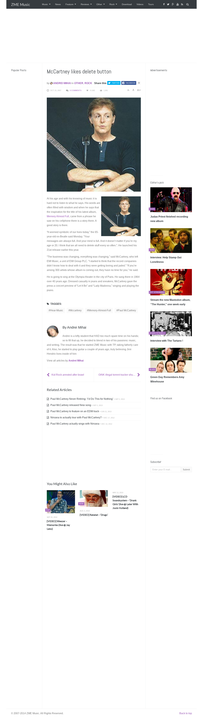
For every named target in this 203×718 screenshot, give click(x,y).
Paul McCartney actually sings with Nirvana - (81, 423)
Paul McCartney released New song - (76, 405)
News (58, 4)
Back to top (185, 713)
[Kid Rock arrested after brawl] (48, 374)
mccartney (76, 310)
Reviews (85, 4)
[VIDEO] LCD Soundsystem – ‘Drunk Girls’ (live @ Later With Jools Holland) (125, 502)
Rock (112, 4)
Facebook (130, 83)
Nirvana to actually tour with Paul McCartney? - (82, 417)
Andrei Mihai (62, 83)
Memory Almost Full (58, 216)
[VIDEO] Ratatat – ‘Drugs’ (94, 514)
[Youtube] (178, 4)
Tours (151, 4)
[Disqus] (94, 580)
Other (99, 4)
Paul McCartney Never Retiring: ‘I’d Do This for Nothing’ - (87, 399)
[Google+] (173, 4)
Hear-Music (56, 310)
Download (127, 4)
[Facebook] (164, 4)
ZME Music (20, 4)
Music (45, 4)
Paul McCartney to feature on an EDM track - (80, 411)
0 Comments (75, 90)
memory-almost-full (99, 310)
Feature (69, 4)
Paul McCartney (127, 310)
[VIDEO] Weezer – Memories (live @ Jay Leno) (58, 525)
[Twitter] (168, 4)
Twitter (116, 83)
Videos (140, 4)
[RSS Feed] (182, 4)
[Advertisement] (101, 36)
